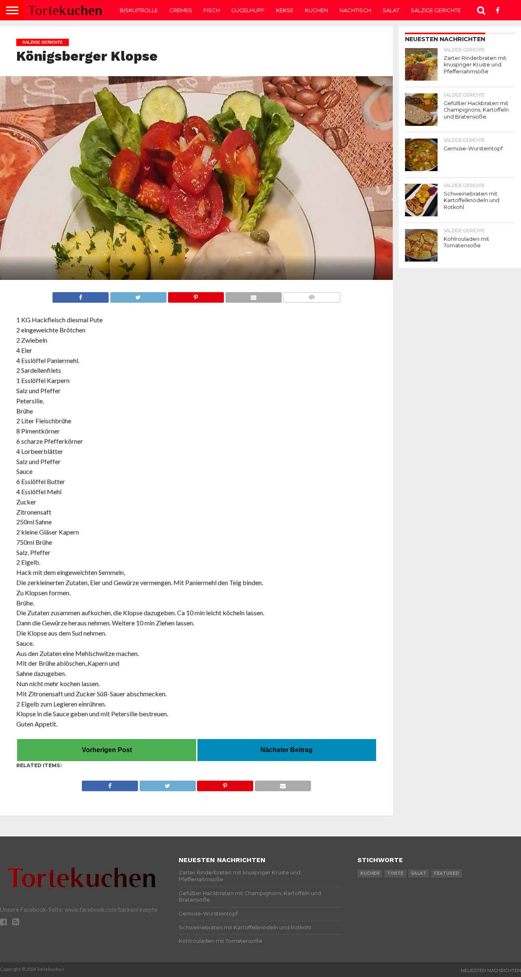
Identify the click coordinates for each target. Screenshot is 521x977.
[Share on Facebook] (81, 295)
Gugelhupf (248, 10)
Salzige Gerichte (436, 10)
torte (395, 873)
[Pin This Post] (196, 295)
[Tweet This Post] (138, 295)
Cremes (180, 10)
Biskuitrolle (139, 10)
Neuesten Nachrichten (491, 970)
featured (446, 873)
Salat (391, 10)
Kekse (284, 10)
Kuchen (316, 10)
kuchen (369, 873)
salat (418, 873)
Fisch (212, 10)
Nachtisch (355, 10)
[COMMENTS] (311, 295)
